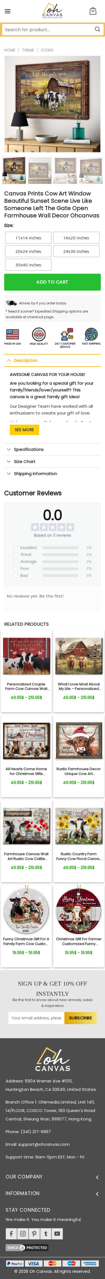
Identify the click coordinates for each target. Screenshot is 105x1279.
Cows (47, 50)
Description (26, 360)
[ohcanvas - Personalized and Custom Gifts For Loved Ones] (52, 11)
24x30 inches (76, 251)
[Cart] (93, 11)
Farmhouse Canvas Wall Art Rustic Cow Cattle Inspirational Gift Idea (26, 856)
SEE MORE (24, 430)
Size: (8, 225)
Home (9, 50)
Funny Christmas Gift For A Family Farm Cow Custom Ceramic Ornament (26, 941)
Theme (28, 50)
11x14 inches (28, 237)
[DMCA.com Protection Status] (55, 1246)
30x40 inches (28, 265)
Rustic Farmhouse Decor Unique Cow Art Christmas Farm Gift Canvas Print (79, 771)
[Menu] (7, 11)
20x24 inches (28, 251)
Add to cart (52, 282)
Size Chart (25, 461)
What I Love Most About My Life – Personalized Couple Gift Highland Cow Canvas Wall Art (79, 687)
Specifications (29, 449)
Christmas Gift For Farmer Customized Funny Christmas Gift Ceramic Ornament (79, 941)
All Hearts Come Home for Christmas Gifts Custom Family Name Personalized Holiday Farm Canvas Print (26, 771)
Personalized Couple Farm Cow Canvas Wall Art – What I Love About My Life (26, 687)
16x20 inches (76, 237)
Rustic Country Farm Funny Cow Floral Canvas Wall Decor (78, 856)
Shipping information (35, 473)
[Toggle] (8, 360)
